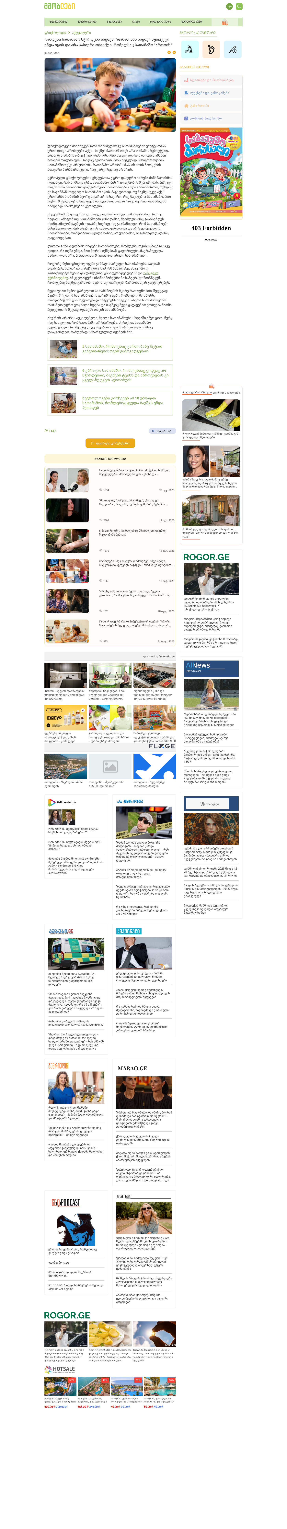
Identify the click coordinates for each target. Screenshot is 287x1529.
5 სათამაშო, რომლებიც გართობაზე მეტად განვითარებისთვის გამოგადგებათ (122, 348)
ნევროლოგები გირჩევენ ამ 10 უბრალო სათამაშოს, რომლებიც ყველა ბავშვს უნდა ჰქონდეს (122, 403)
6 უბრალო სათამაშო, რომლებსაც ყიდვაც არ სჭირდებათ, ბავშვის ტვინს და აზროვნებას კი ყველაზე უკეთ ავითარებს (125, 375)
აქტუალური (81, 32)
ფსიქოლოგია (55, 32)
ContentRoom (159, 656)
